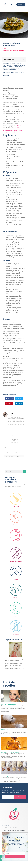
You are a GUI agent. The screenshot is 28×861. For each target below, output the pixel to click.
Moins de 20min (16, 543)
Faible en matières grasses (15, 561)
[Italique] (6, 456)
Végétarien (15, 524)
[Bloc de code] (16, 456)
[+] (20, 456)
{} (18, 456)
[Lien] (17, 456)
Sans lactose (16, 634)
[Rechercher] (24, 471)
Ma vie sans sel (5, 729)
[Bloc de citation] (14, 456)
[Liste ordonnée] (11, 456)
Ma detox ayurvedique (7, 776)
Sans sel (16, 579)
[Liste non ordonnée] (12, 456)
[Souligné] (8, 456)
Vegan (15, 615)
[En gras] (5, 456)
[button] (11, 4)
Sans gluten (16, 506)
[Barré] (9, 456)
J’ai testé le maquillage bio (8, 704)
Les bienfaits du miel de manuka (10, 752)
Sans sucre (15, 597)
